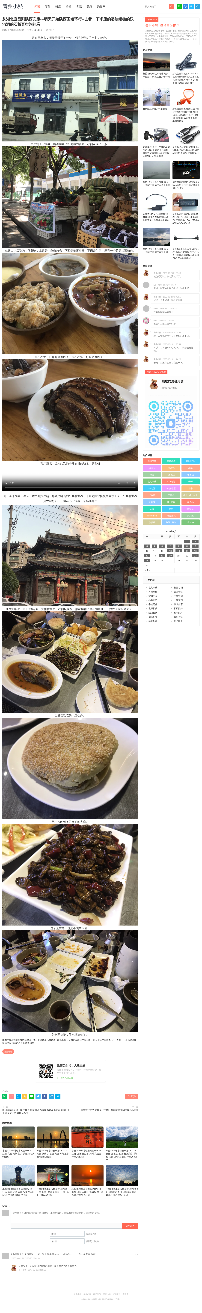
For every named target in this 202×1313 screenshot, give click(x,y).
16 (195, 550)
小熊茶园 (178, 600)
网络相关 (153, 616)
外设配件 (153, 591)
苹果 (190, 488)
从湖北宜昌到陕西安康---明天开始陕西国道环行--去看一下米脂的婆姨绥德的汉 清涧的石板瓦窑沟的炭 (69, 1041)
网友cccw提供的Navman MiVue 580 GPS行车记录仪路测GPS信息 (186, 184)
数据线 (152, 522)
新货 (47, 6)
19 (162, 555)
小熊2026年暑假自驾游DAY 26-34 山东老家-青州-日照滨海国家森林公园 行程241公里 (122, 1192)
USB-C (152, 467)
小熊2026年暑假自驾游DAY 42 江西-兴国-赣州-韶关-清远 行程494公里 (18, 1153)
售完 (79, 6)
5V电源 (151, 488)
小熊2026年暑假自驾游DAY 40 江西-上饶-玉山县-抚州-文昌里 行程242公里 (86, 1153)
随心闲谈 (38, 29)
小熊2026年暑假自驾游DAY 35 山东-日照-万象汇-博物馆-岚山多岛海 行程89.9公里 (87, 1192)
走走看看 (8, 1051)
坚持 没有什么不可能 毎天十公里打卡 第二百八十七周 (156, 183)
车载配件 (153, 620)
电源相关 (153, 608)
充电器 (171, 495)
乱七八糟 (152, 481)
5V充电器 (171, 488)
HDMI (190, 481)
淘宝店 (125, 1294)
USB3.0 (171, 474)
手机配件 (153, 604)
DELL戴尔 (171, 522)
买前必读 (87, 1294)
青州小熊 (61, 1039)
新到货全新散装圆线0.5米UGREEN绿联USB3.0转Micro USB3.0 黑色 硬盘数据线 (185, 150)
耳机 (190, 467)
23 (195, 555)
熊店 (58, 6)
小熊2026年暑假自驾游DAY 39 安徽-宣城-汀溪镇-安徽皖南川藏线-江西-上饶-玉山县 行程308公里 (121, 1155)
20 (170, 555)
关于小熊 (77, 1294)
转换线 (190, 474)
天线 (152, 508)
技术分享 (178, 604)
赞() (132, 1096)
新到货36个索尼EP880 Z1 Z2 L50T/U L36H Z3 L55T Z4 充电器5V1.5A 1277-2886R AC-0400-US (185, 218)
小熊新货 (153, 600)
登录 (89, 6)
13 (170, 550)
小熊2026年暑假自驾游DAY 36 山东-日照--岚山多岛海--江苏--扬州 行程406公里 (53, 1192)
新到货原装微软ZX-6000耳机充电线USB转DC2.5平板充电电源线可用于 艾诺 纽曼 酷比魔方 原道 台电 (185, 78)
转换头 (190, 508)
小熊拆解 (178, 595)
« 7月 (147, 570)
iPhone (190, 522)
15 (187, 550)
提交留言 (130, 1225)
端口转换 (190, 460)
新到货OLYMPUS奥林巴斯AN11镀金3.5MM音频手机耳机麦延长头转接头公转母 (156, 217)
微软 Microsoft (190, 495)
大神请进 (178, 591)
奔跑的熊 (152, 460)
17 (147, 555)
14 (178, 550)
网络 (171, 508)
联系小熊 (107, 1294)
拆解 (68, 6)
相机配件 (178, 608)
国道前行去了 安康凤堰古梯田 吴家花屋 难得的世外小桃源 (109, 1110)
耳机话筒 (178, 616)
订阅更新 (116, 1294)
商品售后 (97, 1294)
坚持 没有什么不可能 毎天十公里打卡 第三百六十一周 (156, 75)
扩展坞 (152, 495)
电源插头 (171, 515)
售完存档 (178, 587)
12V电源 (171, 481)
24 (147, 560)
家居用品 (153, 595)
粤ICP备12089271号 (111, 1299)
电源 (152, 474)
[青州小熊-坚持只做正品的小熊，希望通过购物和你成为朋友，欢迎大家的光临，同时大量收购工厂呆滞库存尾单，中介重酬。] (12, 6)
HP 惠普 (171, 501)
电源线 (171, 467)
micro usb (152, 515)
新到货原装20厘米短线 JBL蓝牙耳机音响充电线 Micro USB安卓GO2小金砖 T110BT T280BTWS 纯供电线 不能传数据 (185, 114)
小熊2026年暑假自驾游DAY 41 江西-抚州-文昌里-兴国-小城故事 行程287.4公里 (53, 1153)
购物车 (101, 6)
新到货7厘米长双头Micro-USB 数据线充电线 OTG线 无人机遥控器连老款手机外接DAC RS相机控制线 (185, 253)
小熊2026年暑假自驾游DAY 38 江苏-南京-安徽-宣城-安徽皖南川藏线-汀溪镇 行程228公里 (18, 1192)
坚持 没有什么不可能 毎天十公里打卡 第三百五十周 (155, 250)
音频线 (152, 501)
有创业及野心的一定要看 (155, 108)
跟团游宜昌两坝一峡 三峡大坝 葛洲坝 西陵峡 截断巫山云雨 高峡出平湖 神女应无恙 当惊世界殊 (36, 1111)
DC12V (190, 515)
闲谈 (37, 6)
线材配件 (178, 612)
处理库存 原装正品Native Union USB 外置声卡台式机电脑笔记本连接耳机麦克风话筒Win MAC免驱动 (156, 151)
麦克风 (190, 501)
